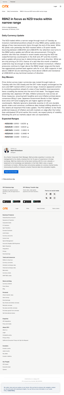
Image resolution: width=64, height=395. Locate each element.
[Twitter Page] (54, 194)
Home (3, 11)
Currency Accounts (8, 235)
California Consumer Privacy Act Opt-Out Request (15, 340)
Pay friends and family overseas (11, 302)
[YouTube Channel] (50, 198)
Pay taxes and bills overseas (10, 308)
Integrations (6, 248)
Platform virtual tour (8, 260)
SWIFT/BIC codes (7, 275)
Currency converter (8, 262)
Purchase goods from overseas (11, 310)
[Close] (57, 385)
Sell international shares (9, 313)
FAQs (27, 208)
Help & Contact (41, 208)
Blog (4, 288)
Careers (5, 369)
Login (55, 6)
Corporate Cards (7, 222)
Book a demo (56, 208)
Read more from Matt (11, 171)
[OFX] (5, 6)
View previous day (9, 179)
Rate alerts (5, 270)
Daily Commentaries (12, 11)
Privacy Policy (6, 337)
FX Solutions (6, 225)
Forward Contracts (7, 230)
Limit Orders (6, 233)
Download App (6, 253)
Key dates (5, 353)
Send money (6, 297)
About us (5, 330)
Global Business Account (9, 217)
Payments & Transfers (8, 220)
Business (5, 1)
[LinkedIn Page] (50, 194)
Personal (12, 1)
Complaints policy (7, 335)
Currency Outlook (7, 283)
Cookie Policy (11, 390)
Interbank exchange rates (9, 265)
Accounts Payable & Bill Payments (11, 243)
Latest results (6, 351)
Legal (4, 332)
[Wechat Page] (46, 198)
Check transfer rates (8, 295)
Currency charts (7, 273)
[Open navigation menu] (60, 6)
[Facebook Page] (46, 194)
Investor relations (7, 356)
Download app (6, 300)
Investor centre (6, 348)
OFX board (5, 364)
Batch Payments (7, 246)
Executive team (6, 367)
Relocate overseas (7, 305)
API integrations (7, 321)
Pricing (4, 251)
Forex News (6, 286)
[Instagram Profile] (54, 198)
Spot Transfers (6, 228)
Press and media (7, 323)
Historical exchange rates (9, 267)
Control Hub (6, 238)
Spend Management (8, 240)
